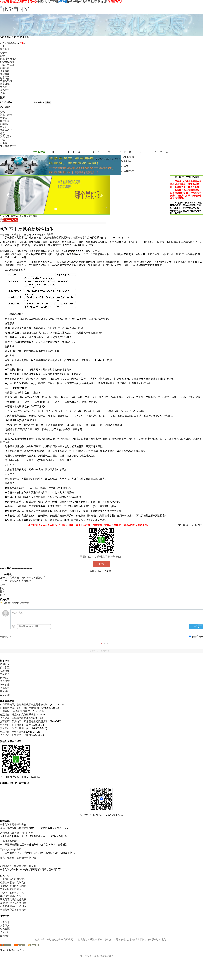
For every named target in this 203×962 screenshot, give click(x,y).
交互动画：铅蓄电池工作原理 (15, 725)
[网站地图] (6, 945)
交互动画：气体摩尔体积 (13, 731)
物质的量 (5, 121)
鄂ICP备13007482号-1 (12, 950)
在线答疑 (72, 1)
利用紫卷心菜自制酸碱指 (13, 909)
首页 (13, 216)
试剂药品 (32, 216)
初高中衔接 (6, 114)
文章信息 (5, 922)
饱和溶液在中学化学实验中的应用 (18, 866)
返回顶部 (5, 936)
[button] (8, 195)
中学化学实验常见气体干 (13, 893)
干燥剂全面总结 (8, 841)
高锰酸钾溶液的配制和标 (13, 886)
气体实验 (5, 684)
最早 (201, 637)
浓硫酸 (3, 143)
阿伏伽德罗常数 (8, 146)
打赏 (101, 563)
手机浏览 (42, 1)
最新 (194, 637)
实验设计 (5, 691)
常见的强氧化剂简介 (10, 889)
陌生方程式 (6, 130)
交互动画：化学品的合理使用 (15, 735)
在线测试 (82, 1)
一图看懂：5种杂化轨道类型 (15, 711)
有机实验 (5, 688)
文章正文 (5, 925)
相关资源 (5, 928)
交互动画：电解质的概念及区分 (16, 718)
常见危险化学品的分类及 (13, 899)
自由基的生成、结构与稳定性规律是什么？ (22, 708)
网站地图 (103, 1)
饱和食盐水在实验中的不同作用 (16, 833)
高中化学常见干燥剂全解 (13, 824)
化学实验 (21, 216)
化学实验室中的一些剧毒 (13, 906)
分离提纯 (5, 681)
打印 (2, 594)
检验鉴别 (5, 677)
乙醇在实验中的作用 (10, 849)
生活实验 (5, 694)
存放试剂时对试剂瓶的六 (13, 903)
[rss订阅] (20, 945)
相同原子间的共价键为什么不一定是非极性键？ (25, 704)
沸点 (2, 133)
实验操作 (5, 671)
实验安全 (5, 674)
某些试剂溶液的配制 (10, 896)
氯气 (2, 111)
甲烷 (2, 139)
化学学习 (5, 124)
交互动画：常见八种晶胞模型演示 (18, 714)
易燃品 (49, 234)
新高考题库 (6, 136)
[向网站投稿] (9, 221)
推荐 (2, 591)
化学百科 (52, 1)
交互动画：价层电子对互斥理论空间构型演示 (24, 721)
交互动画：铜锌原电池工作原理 (16, 728)
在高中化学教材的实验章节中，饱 (18, 857)
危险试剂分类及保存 (20, 580)
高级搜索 (92, 1)
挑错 (2, 588)
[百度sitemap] (34, 945)
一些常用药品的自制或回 (13, 879)
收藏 (2, 585)
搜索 (48, 102)
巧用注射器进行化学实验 (13, 882)
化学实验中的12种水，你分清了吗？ (29, 577)
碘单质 (3, 127)
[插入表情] (13, 626)
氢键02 (3, 118)
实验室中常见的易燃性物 (16, 603)
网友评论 (5, 931)
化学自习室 (20, 234)
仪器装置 (5, 667)
